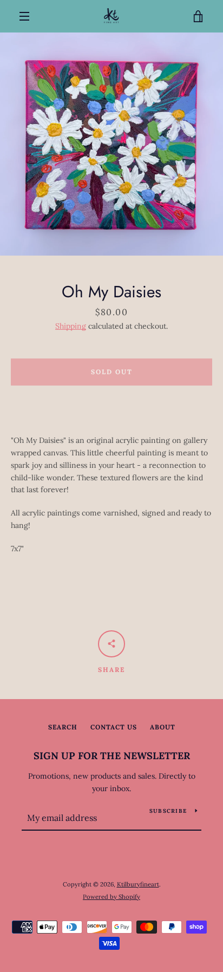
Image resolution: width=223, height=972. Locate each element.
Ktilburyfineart (138, 884)
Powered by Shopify (111, 897)
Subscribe (168, 810)
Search (62, 727)
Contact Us (113, 727)
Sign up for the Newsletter (112, 755)
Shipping (70, 326)
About (162, 727)
